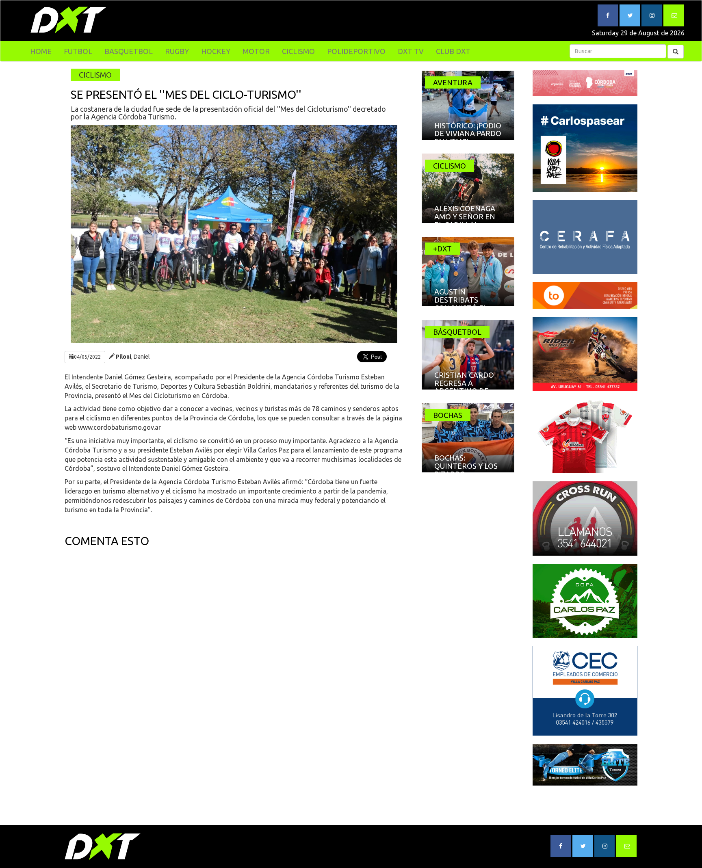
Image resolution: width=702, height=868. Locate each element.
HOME (41, 51)
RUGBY (177, 51)
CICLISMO (298, 51)
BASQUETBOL (128, 51)
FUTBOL (78, 51)
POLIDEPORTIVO (356, 51)
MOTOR (256, 51)
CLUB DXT (453, 51)
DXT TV (411, 51)
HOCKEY (215, 51)
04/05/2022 (87, 356)
